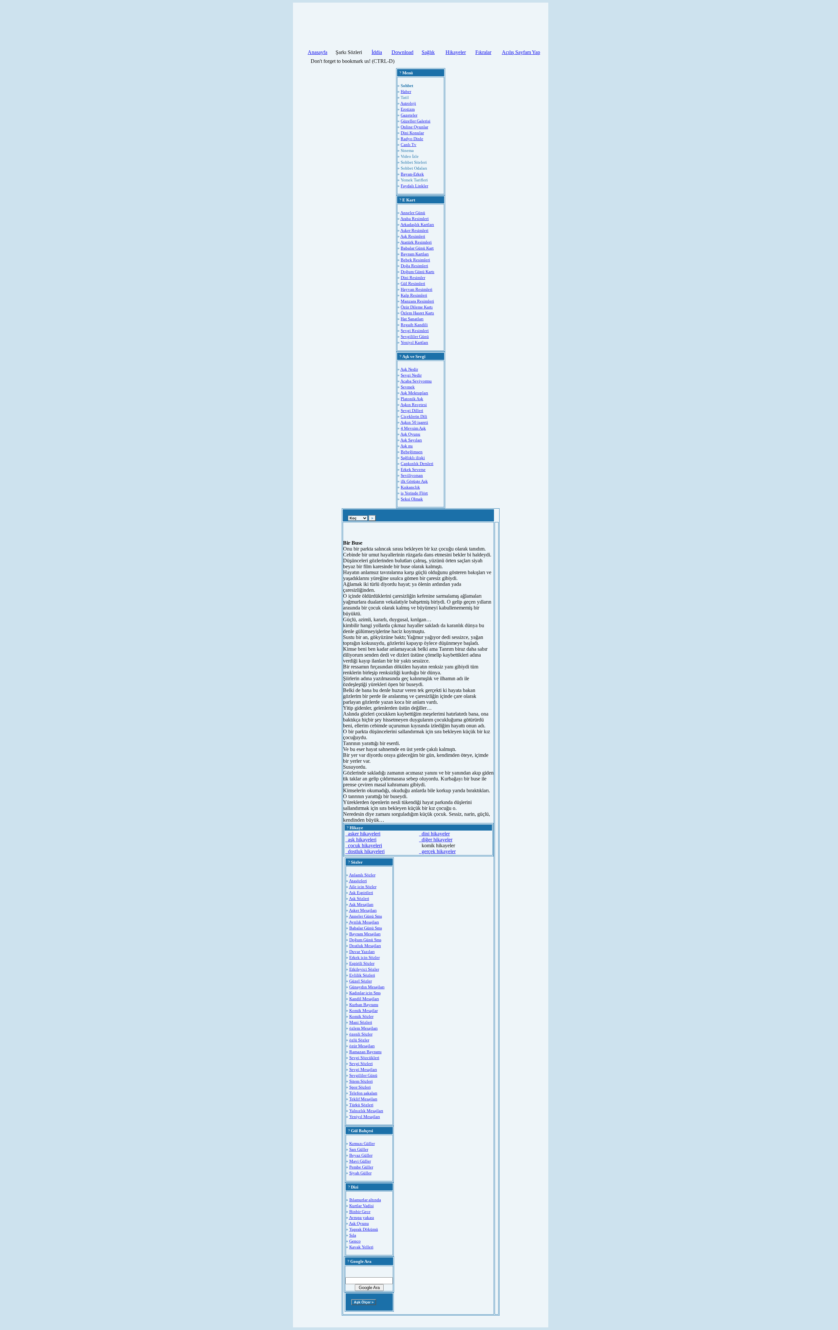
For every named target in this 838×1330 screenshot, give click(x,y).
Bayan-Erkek (412, 174)
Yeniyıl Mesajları (364, 1116)
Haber (406, 91)
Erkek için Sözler (364, 957)
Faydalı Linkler (414, 185)
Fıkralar (483, 52)
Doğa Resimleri (414, 265)
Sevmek (408, 386)
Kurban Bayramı (363, 1004)
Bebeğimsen (412, 451)
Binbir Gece (360, 1211)
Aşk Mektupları (414, 392)
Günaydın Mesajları (367, 986)
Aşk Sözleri (359, 898)
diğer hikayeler (435, 839)
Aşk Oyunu (410, 434)
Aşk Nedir (409, 369)
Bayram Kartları (415, 254)
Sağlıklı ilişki (413, 457)
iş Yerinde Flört (414, 493)
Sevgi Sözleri (361, 1063)
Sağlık (428, 52)
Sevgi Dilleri (412, 410)
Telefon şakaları (363, 1093)
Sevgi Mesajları (363, 1069)
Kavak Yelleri (361, 1247)
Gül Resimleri (413, 283)
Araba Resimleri (414, 218)
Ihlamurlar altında (365, 1199)
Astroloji (408, 103)
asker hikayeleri (362, 833)
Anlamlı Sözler (362, 874)
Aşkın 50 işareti (414, 422)
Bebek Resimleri (415, 259)
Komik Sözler (361, 1016)
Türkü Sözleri (361, 1104)
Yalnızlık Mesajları (366, 1110)
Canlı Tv (408, 144)
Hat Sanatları (412, 318)
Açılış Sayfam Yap (521, 52)
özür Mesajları (362, 1045)
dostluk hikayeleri (365, 851)
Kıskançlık (410, 487)
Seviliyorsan (412, 475)
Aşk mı (406, 445)
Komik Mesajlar (363, 1010)
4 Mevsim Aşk (413, 428)
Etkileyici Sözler (364, 969)
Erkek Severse (413, 469)
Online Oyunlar (414, 126)
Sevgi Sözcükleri (364, 1057)
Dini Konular (412, 132)
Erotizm (408, 109)
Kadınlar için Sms (365, 992)
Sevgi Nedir (411, 375)
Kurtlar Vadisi (361, 1205)
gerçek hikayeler (437, 851)
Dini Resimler (413, 277)
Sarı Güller (358, 1149)
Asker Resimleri (414, 230)
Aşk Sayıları (411, 440)
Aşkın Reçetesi (413, 404)
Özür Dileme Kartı (417, 307)
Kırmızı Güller (362, 1143)
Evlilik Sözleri (362, 975)
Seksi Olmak (412, 498)
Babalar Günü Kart (417, 248)
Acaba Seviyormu (416, 381)
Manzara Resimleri (417, 301)
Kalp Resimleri (414, 295)
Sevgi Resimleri (415, 330)
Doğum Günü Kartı (417, 271)
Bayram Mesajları (365, 933)
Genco (355, 1241)
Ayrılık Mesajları (364, 922)
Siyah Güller (360, 1173)
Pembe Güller (361, 1167)
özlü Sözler (359, 1040)
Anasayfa (317, 52)
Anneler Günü (412, 212)
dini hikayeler (434, 833)
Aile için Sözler (362, 886)
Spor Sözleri (360, 1087)
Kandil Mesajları (364, 998)
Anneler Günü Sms (365, 916)
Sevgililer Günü (415, 336)
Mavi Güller (360, 1161)
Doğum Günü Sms (365, 939)
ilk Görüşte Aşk (414, 481)
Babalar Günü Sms (365, 928)
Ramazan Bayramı (365, 1051)
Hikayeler (456, 52)
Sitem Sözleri (361, 1081)
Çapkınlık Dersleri (417, 463)
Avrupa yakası (361, 1217)
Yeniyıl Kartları (414, 342)
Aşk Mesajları (361, 904)
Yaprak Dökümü (363, 1229)
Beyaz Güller (361, 1155)
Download (402, 52)
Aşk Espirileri (361, 892)
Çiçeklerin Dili (414, 416)
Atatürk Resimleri (416, 242)
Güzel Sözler (360, 981)
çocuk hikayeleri (363, 845)
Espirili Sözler (361, 963)
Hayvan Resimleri (416, 289)
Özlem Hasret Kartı (417, 312)
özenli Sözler (361, 1034)
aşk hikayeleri (360, 839)
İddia (377, 52)
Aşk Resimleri (412, 236)
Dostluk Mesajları (365, 945)
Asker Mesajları (363, 910)
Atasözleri (358, 880)
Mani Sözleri (360, 1022)
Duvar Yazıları (362, 951)
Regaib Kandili (414, 324)
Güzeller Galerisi (415, 121)
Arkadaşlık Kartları (417, 224)
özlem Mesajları (363, 1028)
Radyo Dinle (412, 138)
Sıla (352, 1235)
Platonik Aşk (412, 398)
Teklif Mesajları (363, 1098)
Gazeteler (409, 115)
